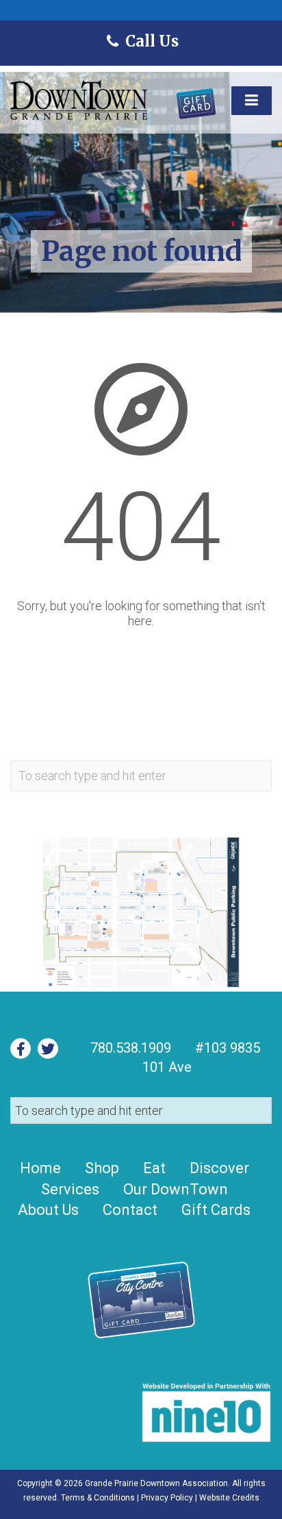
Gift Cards (216, 1209)
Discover (219, 1168)
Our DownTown (175, 1189)
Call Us (151, 41)
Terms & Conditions (98, 1498)
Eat (154, 1168)
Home (40, 1168)
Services (70, 1189)
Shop (102, 1168)
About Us (48, 1209)
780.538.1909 (130, 1048)
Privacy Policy (167, 1498)
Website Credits (229, 1498)
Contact (130, 1209)
